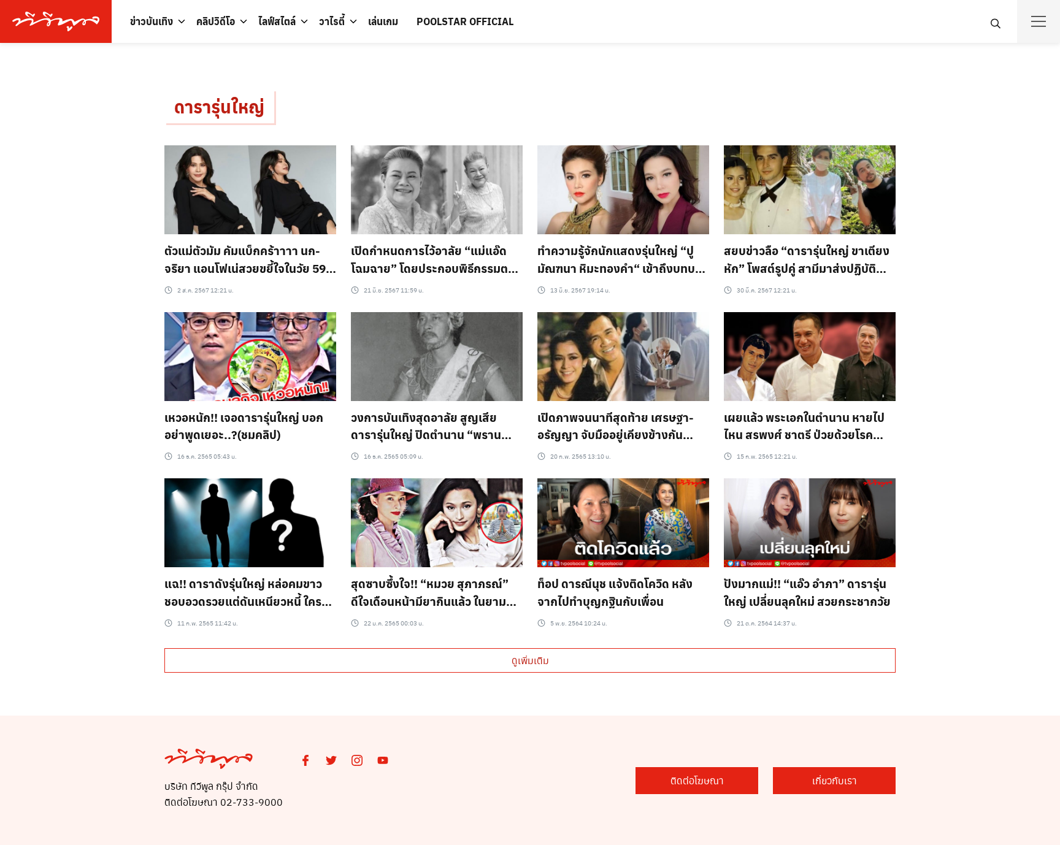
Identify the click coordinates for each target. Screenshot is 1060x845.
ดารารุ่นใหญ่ (219, 106)
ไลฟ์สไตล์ (277, 21)
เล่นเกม (383, 21)
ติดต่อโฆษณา (697, 780)
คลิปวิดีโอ (215, 21)
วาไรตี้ (332, 21)
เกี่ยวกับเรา (834, 780)
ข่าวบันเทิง (151, 21)
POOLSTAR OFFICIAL (465, 21)
